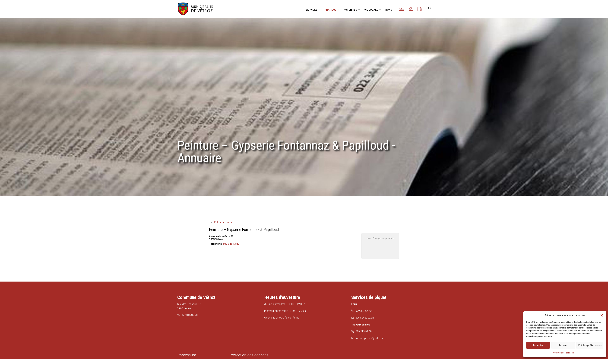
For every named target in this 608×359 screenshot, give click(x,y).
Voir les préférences (590, 345)
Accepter (538, 345)
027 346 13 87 (231, 243)
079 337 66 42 (363, 310)
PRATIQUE (330, 10)
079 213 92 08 (363, 331)
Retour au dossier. (224, 222)
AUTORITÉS (350, 10)
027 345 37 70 (189, 315)
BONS (388, 10)
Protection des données (563, 353)
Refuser (563, 345)
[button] (601, 315)
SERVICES (311, 10)
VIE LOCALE (371, 10)
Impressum (186, 355)
